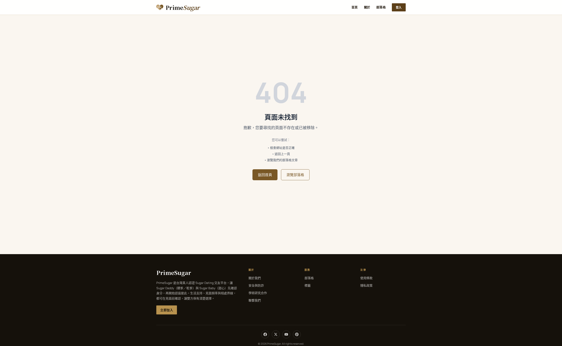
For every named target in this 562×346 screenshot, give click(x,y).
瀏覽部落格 (295, 174)
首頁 (354, 7)
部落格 (381, 7)
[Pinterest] (297, 334)
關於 (367, 7)
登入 (399, 7)
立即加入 (166, 310)
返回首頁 (265, 174)
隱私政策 (366, 285)
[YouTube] (286, 334)
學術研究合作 (258, 293)
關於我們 (255, 278)
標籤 (307, 285)
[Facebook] (265, 334)
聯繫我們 (255, 300)
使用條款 (366, 278)
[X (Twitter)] (276, 334)
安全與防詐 (256, 285)
